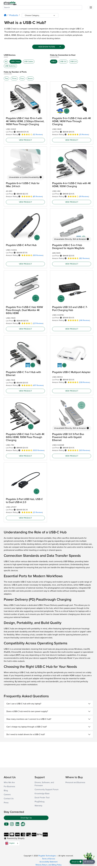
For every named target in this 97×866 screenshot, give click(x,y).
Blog (6, 790)
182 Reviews (84, 258)
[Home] (5, 15)
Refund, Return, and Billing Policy (49, 865)
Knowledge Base (42, 793)
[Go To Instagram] (11, 825)
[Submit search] (85, 7)
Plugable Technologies (47, 856)
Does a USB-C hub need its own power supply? (27, 711)
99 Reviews (84, 196)
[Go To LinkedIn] (17, 825)
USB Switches (10, 66)
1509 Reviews (38, 450)
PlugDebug (39, 801)
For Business (9, 786)
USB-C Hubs (15, 61)
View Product (25, 140)
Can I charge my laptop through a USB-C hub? (26, 727)
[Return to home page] (10, 3)
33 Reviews (37, 512)
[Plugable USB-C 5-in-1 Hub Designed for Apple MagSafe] (71, 226)
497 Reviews (38, 385)
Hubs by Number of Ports (15, 72)
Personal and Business (75, 782)
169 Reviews (38, 255)
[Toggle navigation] (91, 7)
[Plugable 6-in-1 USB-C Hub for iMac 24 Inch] (25, 164)
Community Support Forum (46, 789)
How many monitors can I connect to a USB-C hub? (28, 719)
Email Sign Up (26, 818)
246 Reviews (84, 320)
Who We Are (9, 782)
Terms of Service (48, 859)
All (6, 61)
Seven (30, 78)
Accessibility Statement (48, 862)
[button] (15, 132)
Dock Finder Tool (42, 797)
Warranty (38, 805)
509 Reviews (84, 450)
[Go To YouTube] (6, 825)
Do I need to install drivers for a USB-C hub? (25, 734)
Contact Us (9, 798)
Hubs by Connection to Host (62, 55)
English (12, 843)
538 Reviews (84, 382)
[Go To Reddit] (23, 825)
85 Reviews (37, 196)
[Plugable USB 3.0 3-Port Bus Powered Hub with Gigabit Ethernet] (71, 415)
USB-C (53, 61)
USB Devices (10, 55)
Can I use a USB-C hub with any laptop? (23, 703)
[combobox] (42, 7)
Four (22, 78)
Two (6, 78)
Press (6, 802)
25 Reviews (84, 134)
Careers (7, 794)
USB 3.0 (63, 61)
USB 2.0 (73, 61)
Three (14, 78)
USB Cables (28, 61)
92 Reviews (37, 134)
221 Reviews (38, 323)
